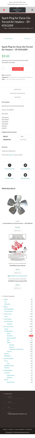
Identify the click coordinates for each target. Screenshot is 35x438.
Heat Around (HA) (11, 338)
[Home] (2, 28)
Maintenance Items (9, 365)
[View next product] (32, 38)
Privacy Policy (29, 429)
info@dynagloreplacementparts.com (17, 414)
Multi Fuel (9, 377)
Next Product (27, 38)
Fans (5, 302)
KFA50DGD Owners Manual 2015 (17, 281)
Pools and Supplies (8, 358)
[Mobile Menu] (32, 10)
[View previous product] (3, 38)
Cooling (5, 299)
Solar (8, 363)
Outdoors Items (8, 314)
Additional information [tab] (17, 93)
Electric (8, 333)
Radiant (9, 342)
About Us (5, 429)
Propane (11, 347)
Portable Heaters (28, 77)
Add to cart (18, 69)
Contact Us (11, 429)
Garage (6, 329)
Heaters (6, 306)
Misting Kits (7, 304)
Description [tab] (17, 89)
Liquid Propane (10, 375)
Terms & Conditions (19, 429)
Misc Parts (7, 367)
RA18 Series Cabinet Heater (16, 349)
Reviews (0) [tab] (17, 97)
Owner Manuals (16, 263)
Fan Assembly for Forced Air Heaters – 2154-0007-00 (17, 223)
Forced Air (11, 77)
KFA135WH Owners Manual (17, 265)
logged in (11, 154)
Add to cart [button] (17, 230)
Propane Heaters (8, 311)
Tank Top (9, 351)
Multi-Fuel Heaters (9, 309)
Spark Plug (22, 79)
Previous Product (8, 38)
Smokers (6, 353)
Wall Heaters (7, 355)
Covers (6, 361)
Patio (8, 340)
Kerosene (11, 344)
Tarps (5, 316)
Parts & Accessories (19, 77)
